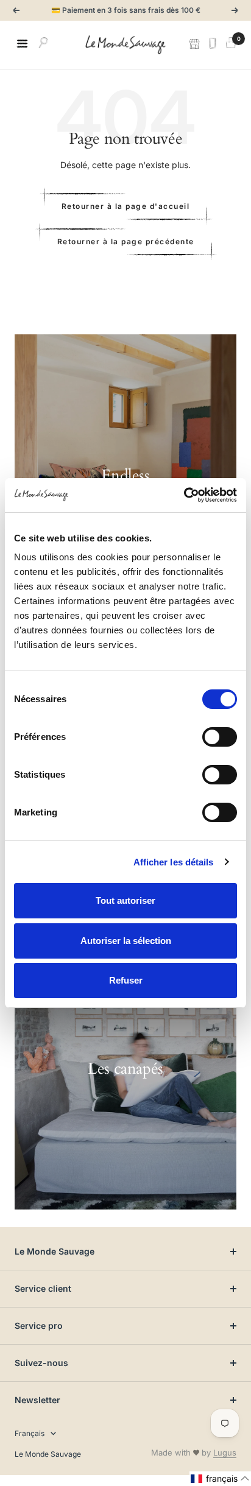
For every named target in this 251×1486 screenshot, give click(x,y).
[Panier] (230, 44)
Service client (43, 1288)
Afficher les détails (173, 862)
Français (29, 1433)
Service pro (39, 1325)
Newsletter (37, 1400)
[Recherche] (43, 44)
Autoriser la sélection (125, 940)
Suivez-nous (41, 1362)
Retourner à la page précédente (125, 241)
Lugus (224, 1452)
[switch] (219, 737)
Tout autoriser (125, 900)
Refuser (126, 980)
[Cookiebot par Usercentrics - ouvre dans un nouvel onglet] (183, 495)
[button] (220, 1478)
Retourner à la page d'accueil (126, 206)
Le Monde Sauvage (54, 1251)
